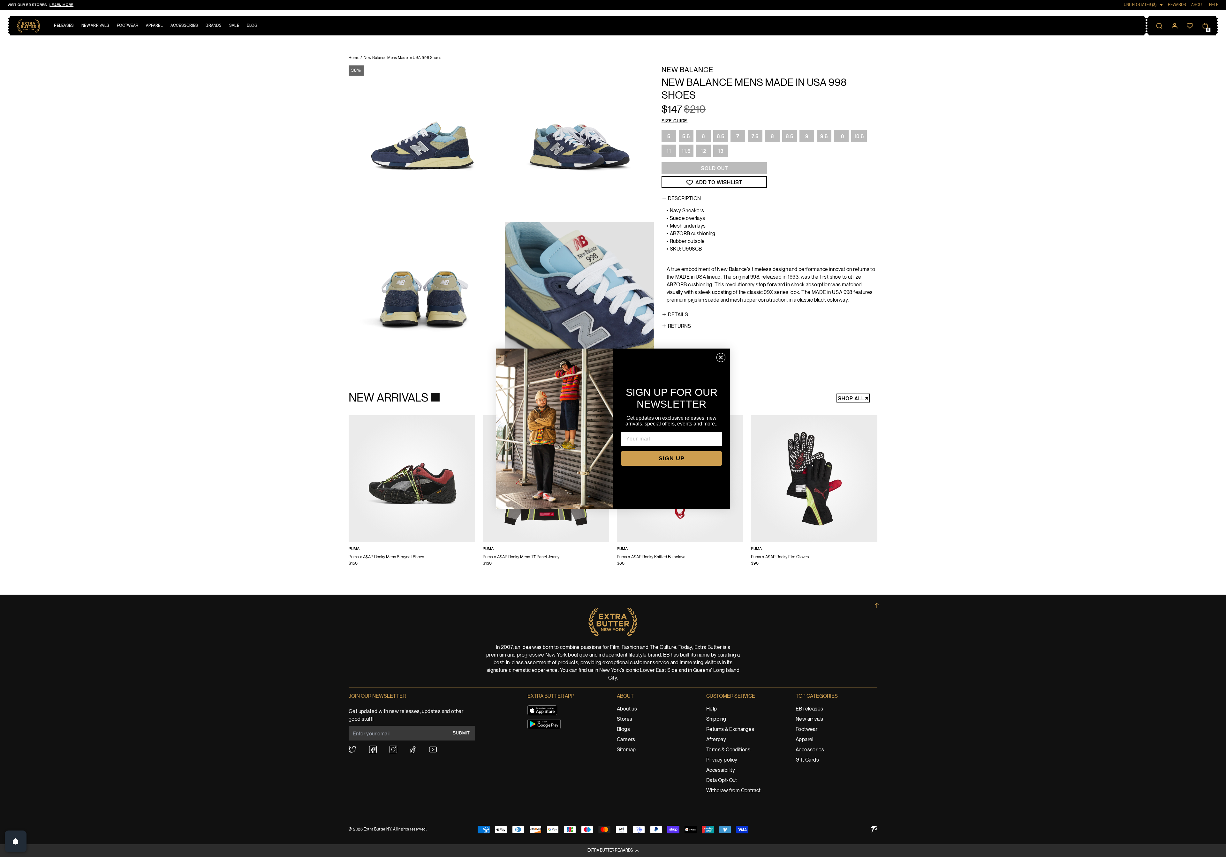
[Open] (15, 841)
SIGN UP (672, 458)
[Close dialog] (721, 357)
